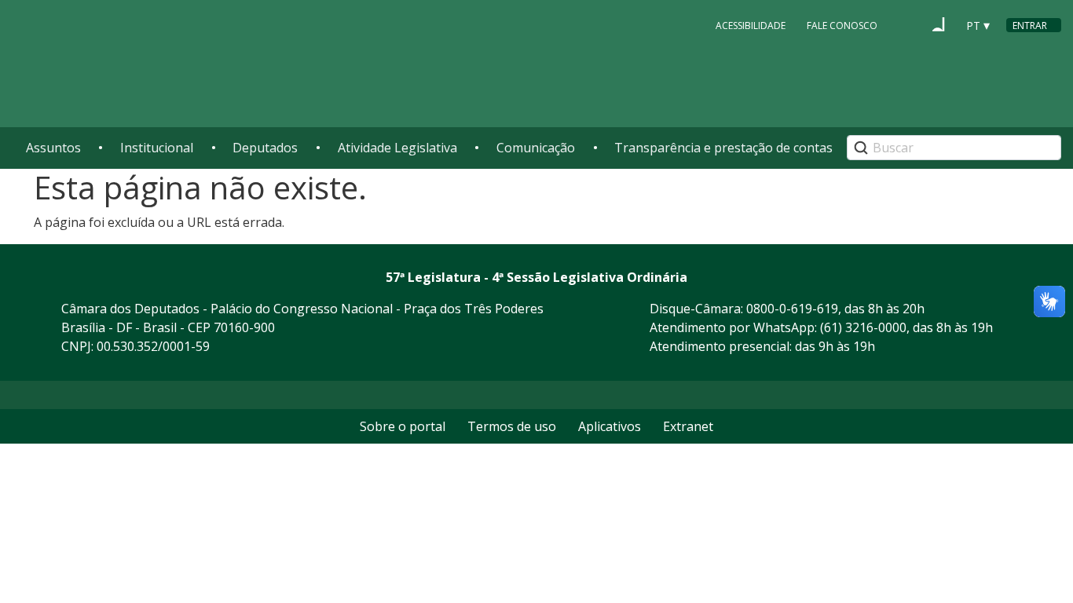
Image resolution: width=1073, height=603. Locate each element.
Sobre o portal (402, 426)
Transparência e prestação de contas (723, 147)
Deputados (265, 147)
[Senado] (938, 24)
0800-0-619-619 (792, 308)
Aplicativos (609, 426)
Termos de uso (511, 426)
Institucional (156, 147)
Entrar (1030, 25)
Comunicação (535, 147)
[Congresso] (908, 24)
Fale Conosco (842, 25)
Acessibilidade (751, 25)
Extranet (688, 426)
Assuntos (53, 147)
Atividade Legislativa (397, 147)
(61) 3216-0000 (863, 327)
